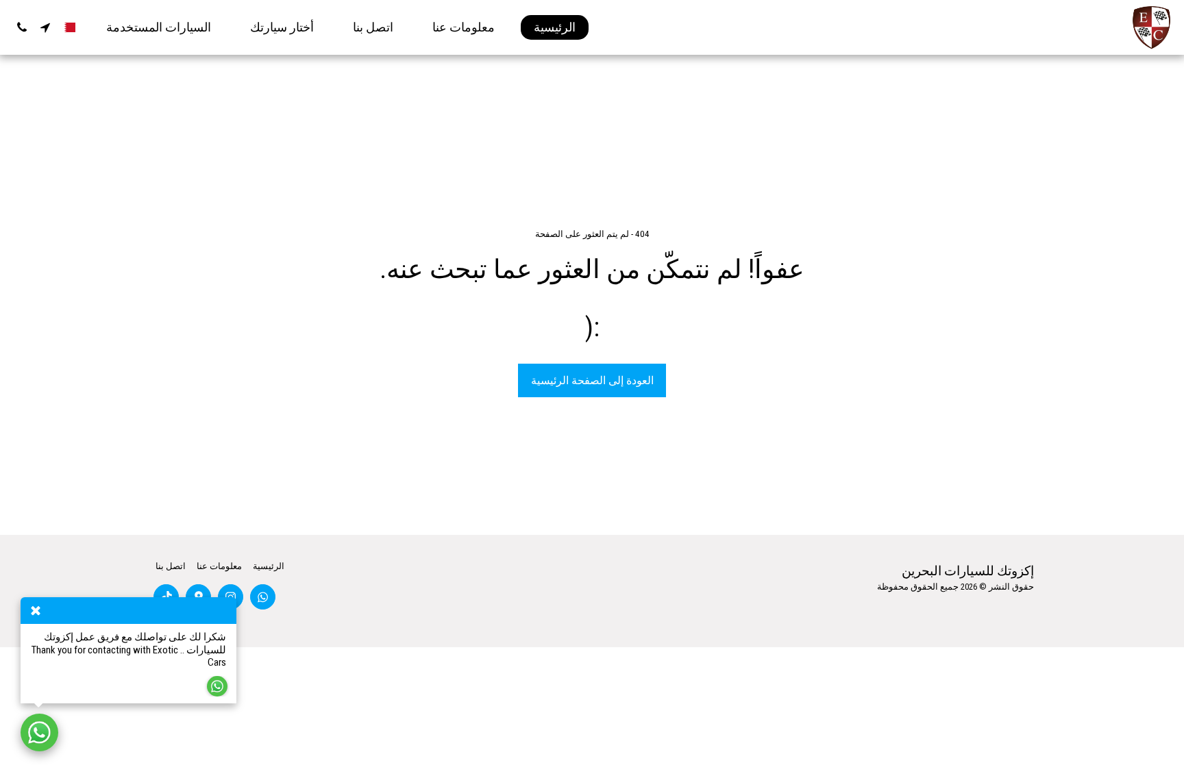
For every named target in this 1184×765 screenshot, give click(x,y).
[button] (45, 27)
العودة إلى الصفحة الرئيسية (592, 380)
